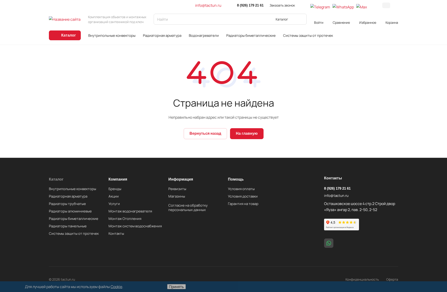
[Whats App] (328, 243)
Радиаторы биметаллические (73, 218)
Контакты (116, 233)
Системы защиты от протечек (74, 233)
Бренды (114, 188)
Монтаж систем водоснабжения (135, 226)
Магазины (176, 196)
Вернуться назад (205, 133)
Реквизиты (177, 188)
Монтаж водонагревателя (130, 211)
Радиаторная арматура (68, 196)
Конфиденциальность (362, 279)
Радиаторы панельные (68, 226)
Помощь (236, 179)
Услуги (114, 203)
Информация (180, 179)
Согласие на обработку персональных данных (188, 207)
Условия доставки (243, 196)
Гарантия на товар (243, 203)
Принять (176, 286)
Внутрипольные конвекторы (72, 188)
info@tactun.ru (208, 5)
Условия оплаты (241, 188)
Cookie (116, 286)
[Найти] (301, 19)
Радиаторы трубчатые (67, 203)
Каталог (56, 179)
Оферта (392, 279)
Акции (113, 196)
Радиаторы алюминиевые (70, 211)
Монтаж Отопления (124, 218)
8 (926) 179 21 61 (250, 5)
